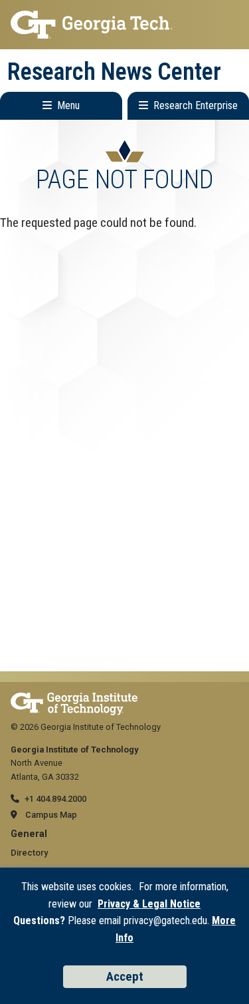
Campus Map (51, 815)
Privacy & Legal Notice (149, 904)
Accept (124, 976)
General (29, 834)
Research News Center (114, 72)
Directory (29, 853)
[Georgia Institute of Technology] (124, 24)
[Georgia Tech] (74, 699)
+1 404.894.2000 (55, 799)
